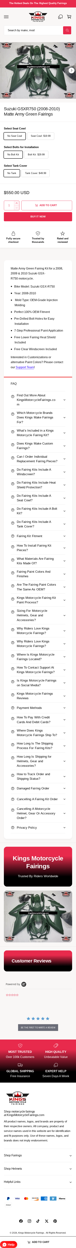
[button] (6, 16)
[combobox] (38, 30)
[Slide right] (72, 70)
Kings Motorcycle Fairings (31, 1233)
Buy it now (38, 216)
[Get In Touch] (60, 16)
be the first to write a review (38, 1027)
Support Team (25, 367)
